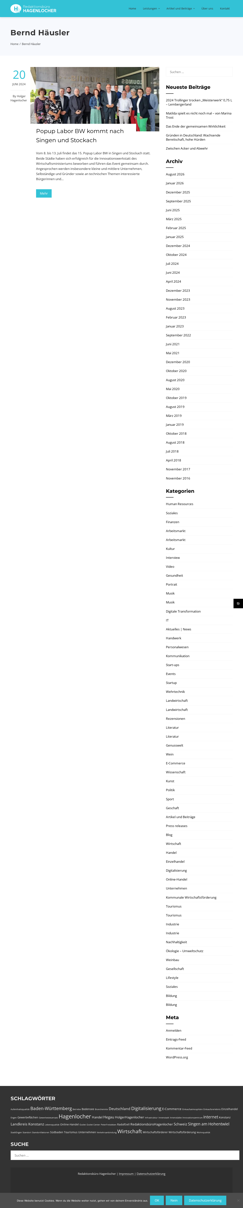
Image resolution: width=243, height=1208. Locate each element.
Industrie (172, 924)
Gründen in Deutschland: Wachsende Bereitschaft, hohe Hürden (193, 137)
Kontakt (225, 8)
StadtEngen (16, 1132)
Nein (174, 1200)
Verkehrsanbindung (107, 1132)
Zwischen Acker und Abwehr (187, 148)
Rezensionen (175, 718)
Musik (170, 593)
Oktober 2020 (176, 371)
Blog (169, 835)
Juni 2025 (173, 210)
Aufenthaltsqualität (20, 1109)
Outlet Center (93, 1124)
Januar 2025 (175, 237)
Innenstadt (164, 1117)
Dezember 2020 (178, 362)
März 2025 (174, 219)
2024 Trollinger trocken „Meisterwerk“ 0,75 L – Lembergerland (199, 102)
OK (157, 1200)
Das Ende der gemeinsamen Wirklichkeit (196, 126)
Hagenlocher (75, 1116)
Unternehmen (176, 888)
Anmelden (173, 1030)
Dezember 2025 (178, 192)
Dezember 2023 (178, 290)
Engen (14, 1117)
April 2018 (173, 460)
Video (170, 566)
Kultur (170, 548)
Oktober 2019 (176, 398)
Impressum (126, 1174)
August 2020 (175, 380)
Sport (170, 799)
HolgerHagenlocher (129, 1117)
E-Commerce (175, 763)
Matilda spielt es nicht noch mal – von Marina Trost (198, 115)
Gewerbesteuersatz (48, 1117)
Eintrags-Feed (176, 1039)
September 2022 (178, 335)
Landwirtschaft (177, 700)
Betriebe (77, 1109)
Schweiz (180, 1124)
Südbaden (56, 1132)
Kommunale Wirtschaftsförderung (191, 897)
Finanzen (172, 522)
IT (167, 620)
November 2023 (178, 299)
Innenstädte (176, 1117)
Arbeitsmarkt (175, 531)
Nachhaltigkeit (176, 942)
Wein (170, 754)
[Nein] (238, 1200)
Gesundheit (174, 575)
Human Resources (179, 504)
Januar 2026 (175, 183)
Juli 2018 (172, 451)
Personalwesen (177, 647)
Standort (27, 1132)
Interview (173, 557)
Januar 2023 (175, 326)
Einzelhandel (175, 861)
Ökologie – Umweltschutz (184, 951)
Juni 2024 (173, 272)
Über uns (207, 8)
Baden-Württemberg (51, 1108)
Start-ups (172, 665)
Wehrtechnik (175, 691)
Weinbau (172, 960)
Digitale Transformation (183, 611)
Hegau (108, 1117)
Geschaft (172, 808)
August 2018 (175, 442)
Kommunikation (177, 656)
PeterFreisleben (108, 1124)
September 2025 (178, 201)
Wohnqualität (203, 1132)
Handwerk (173, 638)
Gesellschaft (175, 969)
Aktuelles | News (178, 629)
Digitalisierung (176, 870)
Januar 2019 (175, 424)
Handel (171, 852)
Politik (170, 790)
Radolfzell (123, 1124)
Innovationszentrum (192, 1117)
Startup (171, 682)
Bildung (171, 996)
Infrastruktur (151, 1117)
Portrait (171, 584)
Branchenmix (101, 1109)
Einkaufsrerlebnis (212, 1109)
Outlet (83, 1124)
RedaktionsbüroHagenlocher (151, 1124)
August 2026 (175, 174)
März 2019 (174, 415)
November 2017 (178, 469)
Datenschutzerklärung (151, 1174)
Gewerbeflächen (27, 1117)
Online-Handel (176, 879)
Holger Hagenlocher (18, 98)
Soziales (172, 513)
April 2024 (173, 281)
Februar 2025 (176, 228)
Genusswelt (174, 745)
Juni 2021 (173, 344)
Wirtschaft (173, 843)
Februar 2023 (176, 317)
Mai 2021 (173, 353)
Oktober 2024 (176, 254)
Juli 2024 (172, 263)
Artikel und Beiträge (179, 8)
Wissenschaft (175, 772)
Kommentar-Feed (179, 1048)
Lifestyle (172, 977)
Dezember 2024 (178, 246)
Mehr (44, 193)
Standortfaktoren (40, 1132)
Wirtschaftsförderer (155, 1132)
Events (171, 674)
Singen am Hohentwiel (208, 1124)
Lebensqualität (52, 1124)
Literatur (172, 727)
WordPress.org (177, 1057)
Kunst (170, 781)
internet (210, 1117)
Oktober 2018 (176, 433)
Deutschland (119, 1108)
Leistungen (150, 8)
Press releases (176, 826)
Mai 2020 (173, 389)
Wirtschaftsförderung (182, 1132)
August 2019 (175, 407)
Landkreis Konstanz (27, 1124)
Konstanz (225, 1117)
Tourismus (173, 906)
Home (132, 8)
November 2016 (178, 478)
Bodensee (88, 1109)
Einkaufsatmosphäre (192, 1109)
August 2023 (175, 308)
